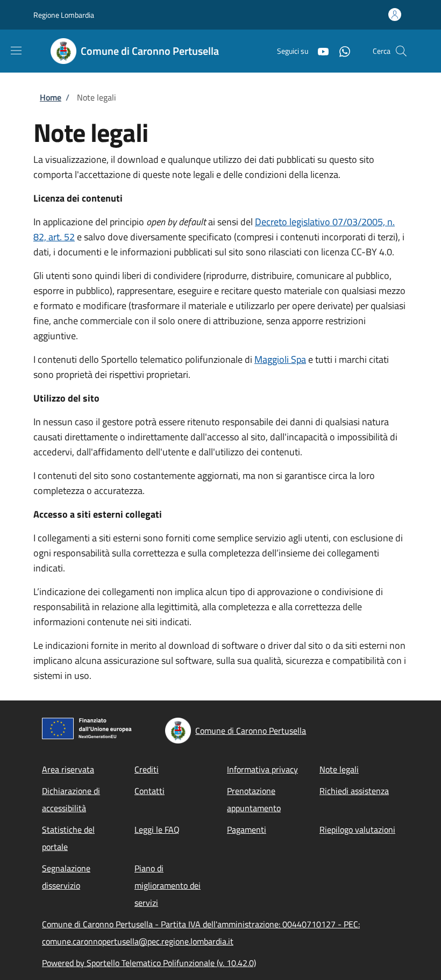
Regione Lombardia (63, 14)
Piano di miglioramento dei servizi (167, 885)
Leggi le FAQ (157, 829)
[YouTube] (319, 51)
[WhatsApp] (340, 51)
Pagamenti (246, 829)
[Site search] (401, 51)
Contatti (149, 790)
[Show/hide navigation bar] (16, 51)
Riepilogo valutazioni (357, 829)
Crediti (146, 769)
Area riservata (68, 769)
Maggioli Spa (280, 359)
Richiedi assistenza (354, 790)
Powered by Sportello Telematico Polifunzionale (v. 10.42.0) (149, 962)
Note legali (339, 769)
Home (50, 97)
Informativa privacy (262, 769)
